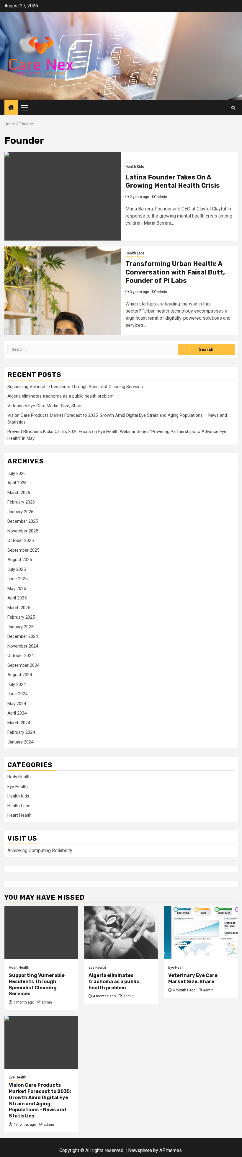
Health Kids (134, 167)
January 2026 (20, 511)
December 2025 (22, 521)
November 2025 (22, 531)
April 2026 (17, 483)
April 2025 (17, 598)
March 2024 (18, 722)
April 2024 (17, 713)
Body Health (19, 776)
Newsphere (140, 1150)
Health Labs (135, 253)
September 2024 (23, 665)
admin (162, 197)
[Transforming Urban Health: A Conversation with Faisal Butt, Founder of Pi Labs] (62, 290)
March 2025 (18, 607)
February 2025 (21, 617)
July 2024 (16, 684)
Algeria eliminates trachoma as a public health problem (60, 396)
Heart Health (19, 815)
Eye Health (17, 786)
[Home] (11, 108)
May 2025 (16, 588)
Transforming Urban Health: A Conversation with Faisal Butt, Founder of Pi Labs (175, 272)
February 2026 (21, 502)
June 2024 (17, 694)
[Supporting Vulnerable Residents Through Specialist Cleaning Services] (41, 932)
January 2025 (20, 627)
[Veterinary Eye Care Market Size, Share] (201, 932)
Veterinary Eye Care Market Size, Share (45, 405)
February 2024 (21, 732)
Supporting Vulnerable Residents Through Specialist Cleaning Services (75, 386)
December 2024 (22, 636)
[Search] (233, 108)
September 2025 (23, 550)
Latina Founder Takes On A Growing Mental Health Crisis (172, 181)
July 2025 (16, 569)
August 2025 (19, 559)
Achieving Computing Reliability (39, 850)
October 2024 (20, 655)
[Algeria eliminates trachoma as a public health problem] (121, 932)
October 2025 (20, 540)
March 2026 (18, 492)
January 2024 (20, 742)
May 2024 (16, 703)
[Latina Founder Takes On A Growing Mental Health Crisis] (62, 196)
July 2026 (16, 473)
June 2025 (17, 578)
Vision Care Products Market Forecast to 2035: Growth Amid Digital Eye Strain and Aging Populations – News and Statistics (40, 1100)
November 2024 (22, 646)
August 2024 (19, 674)
